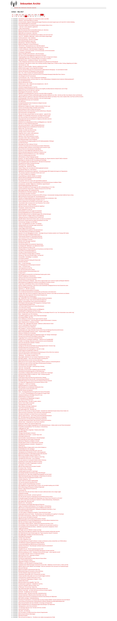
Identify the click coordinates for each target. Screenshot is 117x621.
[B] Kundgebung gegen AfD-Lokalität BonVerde (29, 190)
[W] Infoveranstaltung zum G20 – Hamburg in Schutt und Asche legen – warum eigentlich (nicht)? (39, 552)
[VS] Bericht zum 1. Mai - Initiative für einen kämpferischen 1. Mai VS (33, 83)
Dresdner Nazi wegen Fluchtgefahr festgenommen (29, 234)
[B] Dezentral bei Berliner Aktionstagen (27, 614)
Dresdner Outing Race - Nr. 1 (25, 104)
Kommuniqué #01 (22, 490)
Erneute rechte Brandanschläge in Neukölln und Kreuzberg (31, 107)
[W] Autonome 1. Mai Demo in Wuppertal (27, 42)
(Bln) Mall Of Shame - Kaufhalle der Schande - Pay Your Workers (33, 60)
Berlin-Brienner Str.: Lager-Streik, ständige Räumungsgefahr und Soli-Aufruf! (35, 474)
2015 (36, 14)
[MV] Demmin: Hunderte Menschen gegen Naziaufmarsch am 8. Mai (33, 220)
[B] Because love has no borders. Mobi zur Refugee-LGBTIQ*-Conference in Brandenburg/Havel (39, 361)
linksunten (29, 7)
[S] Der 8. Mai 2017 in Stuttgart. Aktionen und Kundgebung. (31, 215)
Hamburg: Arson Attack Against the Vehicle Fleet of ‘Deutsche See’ (33, 295)
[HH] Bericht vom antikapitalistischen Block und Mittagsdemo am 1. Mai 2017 (35, 122)
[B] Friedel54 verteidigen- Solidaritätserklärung (29, 598)
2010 (20, 14)
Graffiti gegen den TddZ (24, 428)
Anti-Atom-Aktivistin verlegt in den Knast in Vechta (29, 572)
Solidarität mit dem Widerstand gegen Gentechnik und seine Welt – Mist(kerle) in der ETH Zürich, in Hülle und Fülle (43, 564)
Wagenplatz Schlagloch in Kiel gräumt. (27, 561)
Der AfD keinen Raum (23, 142)
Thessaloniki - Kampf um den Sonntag (27, 207)
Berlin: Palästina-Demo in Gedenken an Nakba (29, 322)
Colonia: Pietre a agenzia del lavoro (26, 134)
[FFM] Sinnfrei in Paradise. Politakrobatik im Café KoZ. (30, 463)
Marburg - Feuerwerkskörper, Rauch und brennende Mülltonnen (32, 301)
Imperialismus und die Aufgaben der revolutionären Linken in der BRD (34, 18)
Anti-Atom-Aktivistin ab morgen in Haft (27, 247)
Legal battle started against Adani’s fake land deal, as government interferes (35, 420)
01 (16, 16)
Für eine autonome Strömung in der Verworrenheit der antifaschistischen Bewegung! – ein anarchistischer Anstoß (43, 69)
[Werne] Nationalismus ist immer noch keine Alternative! (31, 360)
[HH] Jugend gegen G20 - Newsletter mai (27, 409)
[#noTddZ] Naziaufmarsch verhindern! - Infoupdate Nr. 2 (30, 444)
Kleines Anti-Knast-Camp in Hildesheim (27, 326)
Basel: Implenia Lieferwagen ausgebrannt (28, 406)
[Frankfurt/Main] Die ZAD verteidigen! (27, 448)
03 (21, 16)
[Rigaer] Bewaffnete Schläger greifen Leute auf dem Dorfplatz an (32, 447)
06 (28, 16)
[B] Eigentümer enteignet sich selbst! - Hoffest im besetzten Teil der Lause (34, 106)
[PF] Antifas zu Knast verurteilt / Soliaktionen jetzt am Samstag (32, 369)
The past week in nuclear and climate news (28, 388)
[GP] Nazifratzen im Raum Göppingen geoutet (28, 156)
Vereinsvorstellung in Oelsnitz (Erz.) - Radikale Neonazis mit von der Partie (35, 188)
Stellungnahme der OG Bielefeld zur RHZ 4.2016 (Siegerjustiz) (32, 452)
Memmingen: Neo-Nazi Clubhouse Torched (28, 144)
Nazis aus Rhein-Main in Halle (25, 85)
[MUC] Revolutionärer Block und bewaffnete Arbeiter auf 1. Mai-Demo (33, 30)
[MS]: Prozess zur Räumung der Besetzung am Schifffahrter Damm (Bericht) (35, 507)
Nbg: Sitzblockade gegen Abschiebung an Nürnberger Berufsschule (33, 588)
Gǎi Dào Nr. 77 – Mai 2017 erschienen (27, 288)
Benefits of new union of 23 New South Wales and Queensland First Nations (35, 363)
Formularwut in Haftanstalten (25, 52)
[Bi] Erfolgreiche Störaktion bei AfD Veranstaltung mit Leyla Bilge (32, 160)
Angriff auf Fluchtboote (23, 528)
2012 (26, 14)
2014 (32, 14)
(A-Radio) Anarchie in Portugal (25, 469)
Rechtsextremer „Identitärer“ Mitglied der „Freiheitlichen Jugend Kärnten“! (34, 183)
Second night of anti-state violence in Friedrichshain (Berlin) (31, 553)
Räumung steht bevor (23, 547)
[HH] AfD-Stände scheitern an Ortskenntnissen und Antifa (31, 442)
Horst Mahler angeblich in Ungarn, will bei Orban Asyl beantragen (33, 315)
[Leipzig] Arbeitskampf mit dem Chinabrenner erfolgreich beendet (32, 103)
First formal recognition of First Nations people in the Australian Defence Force (35, 25)
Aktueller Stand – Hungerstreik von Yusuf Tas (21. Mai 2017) (31, 422)
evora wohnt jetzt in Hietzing (25, 307)
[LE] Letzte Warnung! (23, 568)
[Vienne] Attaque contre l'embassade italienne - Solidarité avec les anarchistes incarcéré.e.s (38, 525)
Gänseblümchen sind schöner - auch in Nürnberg (29, 458)
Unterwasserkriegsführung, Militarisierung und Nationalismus (32, 544)
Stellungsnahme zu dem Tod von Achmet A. (28, 606)
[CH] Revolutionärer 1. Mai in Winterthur (27, 37)
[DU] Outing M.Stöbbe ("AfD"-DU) (26, 317)
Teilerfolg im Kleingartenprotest (25, 226)
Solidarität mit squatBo (23, 493)
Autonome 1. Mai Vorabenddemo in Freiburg (28, 20)
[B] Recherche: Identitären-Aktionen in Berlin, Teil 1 (30, 455)
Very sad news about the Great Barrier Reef (28, 482)
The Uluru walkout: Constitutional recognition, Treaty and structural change (35, 512)
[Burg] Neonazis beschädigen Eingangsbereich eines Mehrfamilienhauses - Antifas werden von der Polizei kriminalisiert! (44, 425)
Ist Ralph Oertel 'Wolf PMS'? (25, 537)
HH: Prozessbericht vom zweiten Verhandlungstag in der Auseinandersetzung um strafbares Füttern (40, 182)
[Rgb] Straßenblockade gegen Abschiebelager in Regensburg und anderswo (35, 475)
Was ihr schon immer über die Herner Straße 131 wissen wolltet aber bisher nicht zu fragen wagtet (40, 491)
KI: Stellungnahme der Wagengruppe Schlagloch (29, 398)
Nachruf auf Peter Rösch (24, 609)
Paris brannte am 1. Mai (24, 64)
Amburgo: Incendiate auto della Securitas (27, 129)
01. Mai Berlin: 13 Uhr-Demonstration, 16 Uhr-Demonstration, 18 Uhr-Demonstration (37, 50)
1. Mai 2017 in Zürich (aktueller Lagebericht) (28, 26)
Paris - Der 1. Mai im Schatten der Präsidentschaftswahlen (31, 72)
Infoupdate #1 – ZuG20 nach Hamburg (27, 383)
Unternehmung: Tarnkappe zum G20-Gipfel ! (28, 222)
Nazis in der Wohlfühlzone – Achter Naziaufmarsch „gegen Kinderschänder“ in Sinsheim (38, 320)
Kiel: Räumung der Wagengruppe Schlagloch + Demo (30, 579)
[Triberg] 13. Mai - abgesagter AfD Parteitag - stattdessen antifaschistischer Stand (36, 323)
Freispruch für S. (22, 272)
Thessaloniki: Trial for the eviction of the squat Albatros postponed (33, 180)
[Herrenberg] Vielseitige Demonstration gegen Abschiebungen (32, 472)
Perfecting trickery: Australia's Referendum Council (29, 577)
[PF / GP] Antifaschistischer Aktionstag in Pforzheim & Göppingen (33, 417)
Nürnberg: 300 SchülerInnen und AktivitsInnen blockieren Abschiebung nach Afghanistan (38, 596)
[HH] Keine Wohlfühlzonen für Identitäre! (27, 333)
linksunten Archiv (30, 3)
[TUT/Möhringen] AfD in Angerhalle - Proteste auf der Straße (31, 429)
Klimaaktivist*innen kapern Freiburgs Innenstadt (29, 163)
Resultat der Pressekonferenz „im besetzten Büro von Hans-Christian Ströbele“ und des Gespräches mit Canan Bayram (44, 599)
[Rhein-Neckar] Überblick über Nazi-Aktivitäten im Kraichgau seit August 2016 (35, 602)
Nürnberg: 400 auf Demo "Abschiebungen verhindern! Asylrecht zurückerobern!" (36, 545)
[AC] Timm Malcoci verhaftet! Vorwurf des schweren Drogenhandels (33, 612)
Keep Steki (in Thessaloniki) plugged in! (27, 250)
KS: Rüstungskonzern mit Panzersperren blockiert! (29, 264)
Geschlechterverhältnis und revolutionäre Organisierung (31, 244)
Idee (20, 7)
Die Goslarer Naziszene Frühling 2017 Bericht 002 (29, 260)
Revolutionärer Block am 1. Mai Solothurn (28, 169)
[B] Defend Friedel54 (23, 615)
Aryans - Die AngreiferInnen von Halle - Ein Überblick (30, 223)
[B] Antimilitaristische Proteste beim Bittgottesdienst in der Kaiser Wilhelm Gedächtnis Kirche (38, 520)
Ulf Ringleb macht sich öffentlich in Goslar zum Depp (30, 529)
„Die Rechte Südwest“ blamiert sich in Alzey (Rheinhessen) (31, 306)
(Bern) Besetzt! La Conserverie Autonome (27, 279)
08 (33, 16)
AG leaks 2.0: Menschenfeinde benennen (27, 252)
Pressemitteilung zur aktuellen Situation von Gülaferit (30, 176)
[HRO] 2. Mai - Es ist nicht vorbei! (26, 128)
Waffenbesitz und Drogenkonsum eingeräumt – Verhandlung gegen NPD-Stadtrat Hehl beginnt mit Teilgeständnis (43, 171)
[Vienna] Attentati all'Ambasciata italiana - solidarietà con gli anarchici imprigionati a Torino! (38, 526)
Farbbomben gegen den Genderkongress (27, 296)
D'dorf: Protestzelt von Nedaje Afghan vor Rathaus (29, 253)
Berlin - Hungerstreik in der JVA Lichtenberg (28, 314)
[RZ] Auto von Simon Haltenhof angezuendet (28, 123)
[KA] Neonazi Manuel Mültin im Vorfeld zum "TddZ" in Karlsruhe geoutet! (34, 374)
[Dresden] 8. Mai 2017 (23, 261)
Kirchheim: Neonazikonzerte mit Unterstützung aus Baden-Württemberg (34, 145)
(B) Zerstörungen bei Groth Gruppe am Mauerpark (29, 439)
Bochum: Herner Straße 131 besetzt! (26, 402)
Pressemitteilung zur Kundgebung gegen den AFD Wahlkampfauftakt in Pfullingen (36, 141)
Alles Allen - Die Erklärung (24, 610)
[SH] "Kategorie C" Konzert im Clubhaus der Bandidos (30, 328)
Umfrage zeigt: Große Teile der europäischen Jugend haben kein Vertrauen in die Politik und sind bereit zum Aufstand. (44, 293)
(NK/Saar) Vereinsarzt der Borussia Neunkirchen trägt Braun (31, 206)
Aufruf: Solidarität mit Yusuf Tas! (25, 209)
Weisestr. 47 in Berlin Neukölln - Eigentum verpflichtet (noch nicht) (33, 66)
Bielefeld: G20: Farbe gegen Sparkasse (27, 241)
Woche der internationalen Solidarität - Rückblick (29, 342)
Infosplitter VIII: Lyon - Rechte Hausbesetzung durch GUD (31, 548)
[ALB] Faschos (22, 445)
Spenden (34, 7)
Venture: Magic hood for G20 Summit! (27, 228)
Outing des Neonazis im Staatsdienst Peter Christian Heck (31, 217)
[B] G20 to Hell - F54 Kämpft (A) (25, 502)
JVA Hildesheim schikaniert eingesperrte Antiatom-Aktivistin (31, 542)
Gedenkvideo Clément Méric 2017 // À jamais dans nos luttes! (32, 574)
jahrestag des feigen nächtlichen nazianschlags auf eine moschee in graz (34, 147)
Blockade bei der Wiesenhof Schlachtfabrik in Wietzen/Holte (31, 336)
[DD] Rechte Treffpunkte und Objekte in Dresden (29, 441)
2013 (29, 14)
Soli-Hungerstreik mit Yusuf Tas (25, 268)
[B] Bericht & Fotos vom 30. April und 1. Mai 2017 (29, 90)
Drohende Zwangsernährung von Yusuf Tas (28, 87)
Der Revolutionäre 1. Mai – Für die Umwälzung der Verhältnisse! (32, 77)
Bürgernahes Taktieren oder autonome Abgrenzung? (30, 423)
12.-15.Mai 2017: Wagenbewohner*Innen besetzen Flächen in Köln (33, 382)
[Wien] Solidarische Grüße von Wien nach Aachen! (29, 109)
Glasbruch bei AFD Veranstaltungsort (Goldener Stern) (30, 477)
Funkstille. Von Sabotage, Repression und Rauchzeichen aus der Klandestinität (36, 341)
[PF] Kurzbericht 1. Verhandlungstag (26, 164)
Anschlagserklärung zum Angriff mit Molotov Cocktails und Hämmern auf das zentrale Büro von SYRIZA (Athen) (43, 541)
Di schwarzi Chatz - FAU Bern (25, 468)
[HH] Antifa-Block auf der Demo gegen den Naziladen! (30, 210)
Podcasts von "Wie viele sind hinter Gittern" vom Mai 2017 (31, 255)
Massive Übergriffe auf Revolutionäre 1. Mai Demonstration (31, 53)
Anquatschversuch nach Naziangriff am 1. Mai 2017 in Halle (31, 349)
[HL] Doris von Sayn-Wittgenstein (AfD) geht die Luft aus (31, 150)
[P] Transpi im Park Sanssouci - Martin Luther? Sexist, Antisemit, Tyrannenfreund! (36, 515)
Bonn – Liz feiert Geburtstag (25, 263)
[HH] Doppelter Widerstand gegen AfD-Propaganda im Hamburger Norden (35, 302)
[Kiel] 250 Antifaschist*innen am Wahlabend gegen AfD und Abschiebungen (35, 214)
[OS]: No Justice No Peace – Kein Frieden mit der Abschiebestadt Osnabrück (35, 415)
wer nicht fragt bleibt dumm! (24, 80)
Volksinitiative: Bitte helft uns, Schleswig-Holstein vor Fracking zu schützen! (35, 58)
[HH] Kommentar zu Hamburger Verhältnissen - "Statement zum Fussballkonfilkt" (36, 339)
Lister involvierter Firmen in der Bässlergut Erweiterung (30, 237)
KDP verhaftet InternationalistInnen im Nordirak (29, 290)
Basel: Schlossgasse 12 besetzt (25, 239)
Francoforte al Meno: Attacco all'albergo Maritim (29, 137)
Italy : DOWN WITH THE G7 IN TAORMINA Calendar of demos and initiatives (35, 298)
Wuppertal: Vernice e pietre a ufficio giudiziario (29, 133)
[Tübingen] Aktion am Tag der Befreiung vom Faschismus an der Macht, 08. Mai (36, 249)
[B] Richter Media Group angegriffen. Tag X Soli (29, 582)
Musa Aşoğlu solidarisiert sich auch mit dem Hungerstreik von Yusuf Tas (34, 356)
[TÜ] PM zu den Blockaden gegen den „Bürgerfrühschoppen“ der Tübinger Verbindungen (38, 334)
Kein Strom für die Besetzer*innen (26, 399)
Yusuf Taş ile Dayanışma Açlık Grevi (26, 407)
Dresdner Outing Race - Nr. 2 (25, 479)
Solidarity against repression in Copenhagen (28, 471)
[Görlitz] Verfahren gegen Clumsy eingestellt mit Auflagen (31, 68)
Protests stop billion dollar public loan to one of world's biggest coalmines (34, 575)
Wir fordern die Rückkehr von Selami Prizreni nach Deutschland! (32, 414)
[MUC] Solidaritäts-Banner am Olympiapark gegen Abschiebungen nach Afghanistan (37, 604)
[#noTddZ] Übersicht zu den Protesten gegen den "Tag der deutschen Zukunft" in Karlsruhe (38, 533)
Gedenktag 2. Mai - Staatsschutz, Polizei (27, 166)
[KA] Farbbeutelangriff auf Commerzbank (27, 23)
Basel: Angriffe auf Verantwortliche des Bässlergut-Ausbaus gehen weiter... (35, 274)
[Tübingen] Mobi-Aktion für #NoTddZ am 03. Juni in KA (30, 450)
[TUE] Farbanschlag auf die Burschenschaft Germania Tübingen (32, 377)
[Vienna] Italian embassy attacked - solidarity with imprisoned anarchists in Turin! (36, 523)
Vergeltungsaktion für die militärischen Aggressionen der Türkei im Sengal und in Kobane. (38, 56)
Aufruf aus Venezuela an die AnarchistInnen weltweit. (30, 277)
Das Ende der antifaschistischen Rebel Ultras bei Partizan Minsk (32, 558)
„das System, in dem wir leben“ (25, 464)
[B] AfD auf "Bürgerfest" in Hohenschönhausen (29, 44)
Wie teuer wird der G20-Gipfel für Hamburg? (28, 517)
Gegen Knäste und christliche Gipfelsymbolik (28, 480)
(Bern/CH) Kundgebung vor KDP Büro (27, 287)
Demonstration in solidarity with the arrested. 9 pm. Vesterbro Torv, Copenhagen (36, 372)
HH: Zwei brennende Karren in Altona (27, 269)
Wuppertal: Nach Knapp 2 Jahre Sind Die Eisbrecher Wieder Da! (32, 299)
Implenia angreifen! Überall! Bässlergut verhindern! (29, 483)
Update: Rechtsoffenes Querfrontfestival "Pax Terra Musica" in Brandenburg (35, 506)
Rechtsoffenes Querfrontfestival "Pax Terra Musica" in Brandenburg (33, 426)
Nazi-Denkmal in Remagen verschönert (27, 193)
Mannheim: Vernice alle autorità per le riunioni (28, 136)
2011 (23, 14)
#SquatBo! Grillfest (23, 431)
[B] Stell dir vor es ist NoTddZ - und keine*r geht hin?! (30, 495)
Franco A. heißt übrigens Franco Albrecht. (27, 325)
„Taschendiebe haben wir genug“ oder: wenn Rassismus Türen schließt (34, 203)
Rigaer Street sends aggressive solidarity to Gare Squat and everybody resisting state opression (39, 531)
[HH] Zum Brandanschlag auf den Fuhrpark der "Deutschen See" (32, 152)
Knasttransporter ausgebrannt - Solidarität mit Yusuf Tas (30, 583)
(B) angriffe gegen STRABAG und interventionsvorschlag (31, 534)
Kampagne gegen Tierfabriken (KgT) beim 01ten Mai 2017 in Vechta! (33, 47)
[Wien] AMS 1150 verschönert (25, 556)
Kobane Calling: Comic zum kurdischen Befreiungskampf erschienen (33, 168)
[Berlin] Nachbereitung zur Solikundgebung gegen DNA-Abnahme (33, 453)
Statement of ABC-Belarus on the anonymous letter (29, 353)
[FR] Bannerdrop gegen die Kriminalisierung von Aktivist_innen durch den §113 (36, 34)
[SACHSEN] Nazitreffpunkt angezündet (27, 41)
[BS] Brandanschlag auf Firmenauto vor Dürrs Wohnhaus (31, 571)
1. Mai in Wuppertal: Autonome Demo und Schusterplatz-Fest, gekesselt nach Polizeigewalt (38, 61)
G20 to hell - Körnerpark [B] (24, 368)
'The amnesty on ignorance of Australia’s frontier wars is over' (32, 172)
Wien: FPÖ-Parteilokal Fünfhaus (26, 560)
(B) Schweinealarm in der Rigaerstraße (27, 112)
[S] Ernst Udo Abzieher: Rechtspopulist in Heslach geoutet (31, 71)
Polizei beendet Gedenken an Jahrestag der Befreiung (30, 236)
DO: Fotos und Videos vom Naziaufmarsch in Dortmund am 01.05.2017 (34, 117)
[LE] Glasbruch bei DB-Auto (24, 120)
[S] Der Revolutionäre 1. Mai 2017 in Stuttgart (28, 39)
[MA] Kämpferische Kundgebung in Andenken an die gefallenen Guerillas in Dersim (36, 282)
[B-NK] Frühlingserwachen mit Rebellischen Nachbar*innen (31, 126)
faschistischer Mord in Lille (24, 242)
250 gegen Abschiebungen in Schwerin (27, 433)
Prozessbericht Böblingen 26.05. (26, 510)
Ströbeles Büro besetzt (23, 580)
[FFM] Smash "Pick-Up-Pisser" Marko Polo (28, 587)
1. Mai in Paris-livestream (24, 28)
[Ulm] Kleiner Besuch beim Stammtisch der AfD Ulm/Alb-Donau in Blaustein (35, 110)
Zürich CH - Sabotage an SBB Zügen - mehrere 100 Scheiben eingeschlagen (35, 36)
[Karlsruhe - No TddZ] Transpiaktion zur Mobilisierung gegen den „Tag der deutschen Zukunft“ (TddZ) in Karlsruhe (43, 158)
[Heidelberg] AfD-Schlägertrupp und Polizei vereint (29, 310)
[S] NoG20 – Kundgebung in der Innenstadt (28, 591)
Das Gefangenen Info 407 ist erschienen (27, 76)
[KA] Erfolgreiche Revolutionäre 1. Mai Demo (28, 91)
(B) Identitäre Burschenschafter (25, 536)
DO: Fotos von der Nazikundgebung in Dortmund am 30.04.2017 (32, 55)
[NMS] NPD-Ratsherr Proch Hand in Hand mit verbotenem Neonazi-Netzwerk (35, 380)
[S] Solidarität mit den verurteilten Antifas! (27, 364)
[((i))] (14, 6)
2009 (17, 14)
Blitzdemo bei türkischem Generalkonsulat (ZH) (29, 31)
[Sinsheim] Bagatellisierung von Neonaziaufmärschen (30, 212)
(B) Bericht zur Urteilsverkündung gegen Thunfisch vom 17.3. (32, 199)
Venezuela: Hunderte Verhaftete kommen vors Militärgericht (31, 309)
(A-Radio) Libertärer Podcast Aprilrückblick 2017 (29, 271)
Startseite (16, 7)
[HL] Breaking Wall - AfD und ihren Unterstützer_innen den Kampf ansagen (35, 98)
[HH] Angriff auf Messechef (24, 436)
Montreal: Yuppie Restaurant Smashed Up (28, 488)
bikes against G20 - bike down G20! (26, 501)
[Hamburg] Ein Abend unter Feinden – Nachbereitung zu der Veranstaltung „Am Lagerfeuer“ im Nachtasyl (41, 514)
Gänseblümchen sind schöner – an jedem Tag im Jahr (30, 434)
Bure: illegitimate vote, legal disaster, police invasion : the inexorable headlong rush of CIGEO (39, 485)
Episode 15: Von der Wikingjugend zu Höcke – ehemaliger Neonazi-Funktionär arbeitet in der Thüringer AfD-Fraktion (44, 233)
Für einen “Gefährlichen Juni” (25, 539)
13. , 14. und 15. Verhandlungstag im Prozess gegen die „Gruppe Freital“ (34, 393)
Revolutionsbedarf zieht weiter (25, 344)
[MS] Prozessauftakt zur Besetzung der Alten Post (29, 569)
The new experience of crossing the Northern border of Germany (32, 460)
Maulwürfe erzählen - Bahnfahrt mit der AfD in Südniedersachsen (32, 593)
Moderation (24, 7)
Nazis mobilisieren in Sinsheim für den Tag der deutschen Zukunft (33, 318)
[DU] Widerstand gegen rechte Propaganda (28, 139)
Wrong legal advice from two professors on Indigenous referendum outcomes (35, 118)
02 (18, 16)
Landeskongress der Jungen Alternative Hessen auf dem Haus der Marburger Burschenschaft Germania (41, 329)
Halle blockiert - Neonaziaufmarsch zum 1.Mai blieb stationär (32, 45)
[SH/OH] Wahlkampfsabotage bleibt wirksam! (28, 185)
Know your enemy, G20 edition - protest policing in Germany (31, 366)
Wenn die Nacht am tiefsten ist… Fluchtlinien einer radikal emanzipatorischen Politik (37, 617)
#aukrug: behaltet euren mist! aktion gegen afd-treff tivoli (31, 225)
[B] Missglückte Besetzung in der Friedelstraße (29, 99)
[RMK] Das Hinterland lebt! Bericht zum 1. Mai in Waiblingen (31, 153)
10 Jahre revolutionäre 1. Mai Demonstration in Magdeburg (31, 49)
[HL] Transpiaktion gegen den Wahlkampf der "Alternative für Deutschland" (35, 161)
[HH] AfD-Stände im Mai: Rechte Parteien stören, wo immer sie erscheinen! (35, 218)
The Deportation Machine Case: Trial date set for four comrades (32, 607)
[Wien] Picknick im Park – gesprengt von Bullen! (29, 555)
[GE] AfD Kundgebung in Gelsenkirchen (27, 276)
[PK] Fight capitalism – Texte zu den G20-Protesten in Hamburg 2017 (33, 358)
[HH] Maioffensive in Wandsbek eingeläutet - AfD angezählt (31, 191)
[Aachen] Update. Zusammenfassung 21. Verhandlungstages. (32, 437)
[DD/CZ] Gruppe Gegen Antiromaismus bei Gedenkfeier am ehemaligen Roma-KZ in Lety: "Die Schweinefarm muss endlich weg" (46, 312)
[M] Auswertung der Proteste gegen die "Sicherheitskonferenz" (32, 196)
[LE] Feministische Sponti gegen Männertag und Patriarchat (31, 504)
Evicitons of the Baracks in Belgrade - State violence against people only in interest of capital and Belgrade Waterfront (44, 280)
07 (30, 16)
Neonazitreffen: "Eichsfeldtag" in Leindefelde (28, 256)
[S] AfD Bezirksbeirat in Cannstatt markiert (28, 385)
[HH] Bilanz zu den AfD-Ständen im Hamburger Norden (30, 563)
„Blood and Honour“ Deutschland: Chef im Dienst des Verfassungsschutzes (35, 412)
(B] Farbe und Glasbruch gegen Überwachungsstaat (30, 521)
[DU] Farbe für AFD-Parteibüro (25, 179)
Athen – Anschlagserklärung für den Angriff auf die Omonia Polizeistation (34, 391)
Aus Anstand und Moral (24, 258)
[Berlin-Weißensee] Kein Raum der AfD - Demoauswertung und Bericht (34, 379)
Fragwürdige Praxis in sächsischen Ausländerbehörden (30, 337)
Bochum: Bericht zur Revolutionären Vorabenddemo (30, 149)
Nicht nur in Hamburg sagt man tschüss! (27, 155)
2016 (39, 14)
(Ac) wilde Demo (22, 101)
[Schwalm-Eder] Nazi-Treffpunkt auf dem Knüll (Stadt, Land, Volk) (33, 594)
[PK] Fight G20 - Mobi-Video (25, 375)
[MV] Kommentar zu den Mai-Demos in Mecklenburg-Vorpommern (33, 418)
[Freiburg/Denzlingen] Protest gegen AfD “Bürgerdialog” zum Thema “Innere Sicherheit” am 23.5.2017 (40, 498)
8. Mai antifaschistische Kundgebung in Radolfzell (29, 231)
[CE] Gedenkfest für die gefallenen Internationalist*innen (31, 229)
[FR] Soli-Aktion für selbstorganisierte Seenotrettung (30, 177)
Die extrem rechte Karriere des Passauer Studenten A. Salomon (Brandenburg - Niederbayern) (39, 499)
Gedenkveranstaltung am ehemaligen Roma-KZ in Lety (30, 395)
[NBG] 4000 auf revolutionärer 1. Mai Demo (28, 33)
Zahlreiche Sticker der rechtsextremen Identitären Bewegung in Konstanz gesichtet (36, 550)
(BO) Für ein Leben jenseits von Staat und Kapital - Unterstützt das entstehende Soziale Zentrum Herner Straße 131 (43, 410)
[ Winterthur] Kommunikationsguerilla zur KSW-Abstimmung (31, 371)
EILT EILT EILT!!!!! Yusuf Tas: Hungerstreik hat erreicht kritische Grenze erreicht (36, 496)
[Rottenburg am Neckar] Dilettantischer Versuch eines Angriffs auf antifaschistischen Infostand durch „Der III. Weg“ (43, 88)
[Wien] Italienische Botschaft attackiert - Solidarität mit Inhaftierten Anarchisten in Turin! (37, 509)
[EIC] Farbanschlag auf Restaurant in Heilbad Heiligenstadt (31, 487)
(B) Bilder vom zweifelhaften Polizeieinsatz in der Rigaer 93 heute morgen (34, 115)
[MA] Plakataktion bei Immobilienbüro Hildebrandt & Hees (31, 387)
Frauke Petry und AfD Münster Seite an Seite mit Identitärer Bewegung (34, 283)
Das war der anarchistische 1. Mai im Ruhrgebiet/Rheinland (31, 125)
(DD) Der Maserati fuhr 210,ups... (26, 82)
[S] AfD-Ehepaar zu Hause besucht (26, 396)
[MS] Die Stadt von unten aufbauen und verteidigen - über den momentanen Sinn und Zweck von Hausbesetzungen (43, 566)
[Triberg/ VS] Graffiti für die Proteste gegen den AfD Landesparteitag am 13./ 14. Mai (36, 187)
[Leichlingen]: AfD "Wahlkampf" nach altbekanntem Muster (31, 245)
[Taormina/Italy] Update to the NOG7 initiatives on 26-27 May (32, 456)
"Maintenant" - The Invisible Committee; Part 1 (28, 355)
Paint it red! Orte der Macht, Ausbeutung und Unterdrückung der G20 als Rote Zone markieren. (39, 352)
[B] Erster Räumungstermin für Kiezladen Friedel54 (30, 466)
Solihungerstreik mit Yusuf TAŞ (25, 404)
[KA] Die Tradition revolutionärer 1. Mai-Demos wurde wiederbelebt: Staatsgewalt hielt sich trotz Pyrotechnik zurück (43, 285)
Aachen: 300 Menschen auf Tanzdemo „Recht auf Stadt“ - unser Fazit (33, 201)
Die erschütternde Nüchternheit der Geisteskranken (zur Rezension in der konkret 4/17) (37, 291)
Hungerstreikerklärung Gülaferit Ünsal (27, 304)
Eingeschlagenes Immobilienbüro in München (28, 350)
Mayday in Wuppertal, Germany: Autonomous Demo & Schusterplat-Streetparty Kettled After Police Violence (42, 74)
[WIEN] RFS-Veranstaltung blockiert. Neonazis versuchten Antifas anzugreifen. (35, 93)
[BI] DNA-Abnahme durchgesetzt (26, 390)
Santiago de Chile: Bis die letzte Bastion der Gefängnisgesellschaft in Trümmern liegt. (37, 345)
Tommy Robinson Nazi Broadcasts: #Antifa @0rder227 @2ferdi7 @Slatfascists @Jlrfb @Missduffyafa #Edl (41, 601)
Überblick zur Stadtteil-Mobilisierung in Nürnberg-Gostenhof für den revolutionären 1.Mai (38, 198)
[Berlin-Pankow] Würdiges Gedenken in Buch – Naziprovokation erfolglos (34, 331)
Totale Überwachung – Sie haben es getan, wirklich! (30, 401)
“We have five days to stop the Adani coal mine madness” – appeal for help (35, 114)
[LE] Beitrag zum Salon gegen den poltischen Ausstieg (30, 461)
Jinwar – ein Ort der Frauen (24, 266)
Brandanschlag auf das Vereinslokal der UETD (29, 347)
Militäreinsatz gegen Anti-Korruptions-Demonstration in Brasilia (32, 518)
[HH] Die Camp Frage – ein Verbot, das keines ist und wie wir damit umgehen (35, 590)
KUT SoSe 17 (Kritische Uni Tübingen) (27, 174)
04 (23, 16)
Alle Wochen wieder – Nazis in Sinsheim (27, 204)
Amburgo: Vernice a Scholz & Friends (27, 131)
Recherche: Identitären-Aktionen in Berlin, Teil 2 (29, 585)
